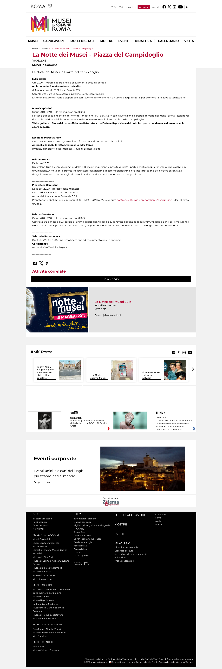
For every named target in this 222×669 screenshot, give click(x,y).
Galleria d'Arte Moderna (45, 604)
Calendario (168, 41)
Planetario (38, 646)
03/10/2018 (174, 424)
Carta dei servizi (41, 525)
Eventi (124, 41)
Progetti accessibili (124, 560)
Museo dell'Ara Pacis (43, 557)
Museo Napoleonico (43, 600)
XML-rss (189, 662)
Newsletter (38, 528)
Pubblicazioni (40, 522)
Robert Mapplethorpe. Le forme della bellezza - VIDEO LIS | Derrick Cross (88, 423)
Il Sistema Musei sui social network (151, 375)
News (158, 517)
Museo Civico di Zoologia (46, 650)
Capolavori (53, 41)
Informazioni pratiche (85, 518)
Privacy (115, 662)
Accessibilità (80, 545)
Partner (159, 524)
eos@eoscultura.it (127, 200)
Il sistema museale (42, 518)
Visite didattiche (82, 535)
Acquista (144, 7)
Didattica (143, 41)
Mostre (106, 41)
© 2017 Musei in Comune (95, 662)
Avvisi (158, 521)
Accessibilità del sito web (172, 662)
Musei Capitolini (41, 539)
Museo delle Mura (42, 571)
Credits (155, 662)
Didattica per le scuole (126, 547)
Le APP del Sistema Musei (98, 376)
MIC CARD (79, 528)
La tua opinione (82, 555)
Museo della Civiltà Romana (47, 567)
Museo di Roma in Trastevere (48, 615)
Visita (189, 41)
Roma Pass (79, 532)
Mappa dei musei (83, 522)
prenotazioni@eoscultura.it (156, 200)
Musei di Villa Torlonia (44, 618)
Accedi (155, 7)
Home (35, 48)
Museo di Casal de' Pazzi (45, 575)
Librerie (78, 552)
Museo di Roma (41, 596)
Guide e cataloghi (83, 542)
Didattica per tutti (123, 550)
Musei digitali (82, 41)
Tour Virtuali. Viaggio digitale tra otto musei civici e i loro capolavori (45, 372)
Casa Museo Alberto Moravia (47, 629)
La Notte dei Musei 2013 (113, 302)
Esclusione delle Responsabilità (135, 662)
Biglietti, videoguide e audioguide (92, 525)
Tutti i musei (126, 7)
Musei (33, 41)
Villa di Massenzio (42, 579)
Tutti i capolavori (129, 515)
